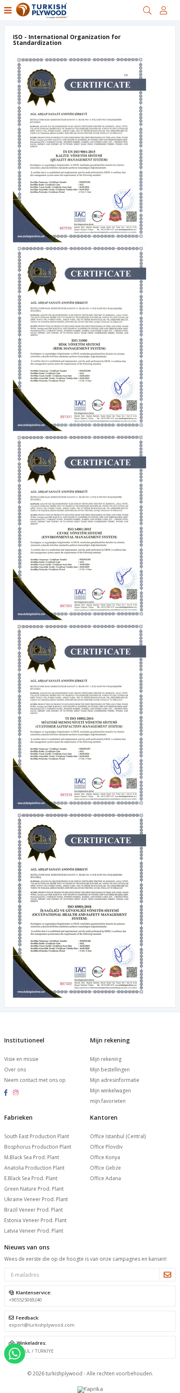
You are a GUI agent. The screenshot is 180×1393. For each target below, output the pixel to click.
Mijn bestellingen (110, 1069)
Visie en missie (21, 1059)
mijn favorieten (108, 1101)
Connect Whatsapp (14, 1353)
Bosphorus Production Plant (37, 1146)
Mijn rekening (105, 1059)
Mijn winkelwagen (110, 1090)
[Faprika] (90, 1389)
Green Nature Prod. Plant (34, 1188)
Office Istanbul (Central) (118, 1136)
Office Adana (105, 1178)
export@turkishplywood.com (42, 1325)
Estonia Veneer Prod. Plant (35, 1220)
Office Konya (105, 1157)
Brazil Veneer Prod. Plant (33, 1209)
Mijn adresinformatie (114, 1080)
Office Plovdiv (106, 1146)
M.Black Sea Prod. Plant (31, 1157)
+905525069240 (25, 1299)
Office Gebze (105, 1167)
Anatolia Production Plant (34, 1167)
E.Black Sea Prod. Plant (30, 1178)
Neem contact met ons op (35, 1080)
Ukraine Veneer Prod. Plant (36, 1199)
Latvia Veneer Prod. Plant (33, 1230)
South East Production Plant (36, 1136)
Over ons (15, 1069)
